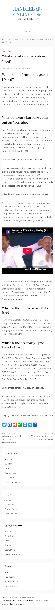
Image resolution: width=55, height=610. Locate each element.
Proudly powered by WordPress (18, 600)
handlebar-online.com (27, 12)
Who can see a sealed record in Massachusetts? (12, 439)
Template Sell (16, 604)
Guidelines (9, 464)
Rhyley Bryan (26, 68)
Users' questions (12, 482)
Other (7, 468)
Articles (8, 459)
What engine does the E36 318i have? (42, 438)
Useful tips (6, 51)
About (7, 500)
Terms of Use (10, 513)
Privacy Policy (11, 509)
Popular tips (10, 473)
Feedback (9, 504)
